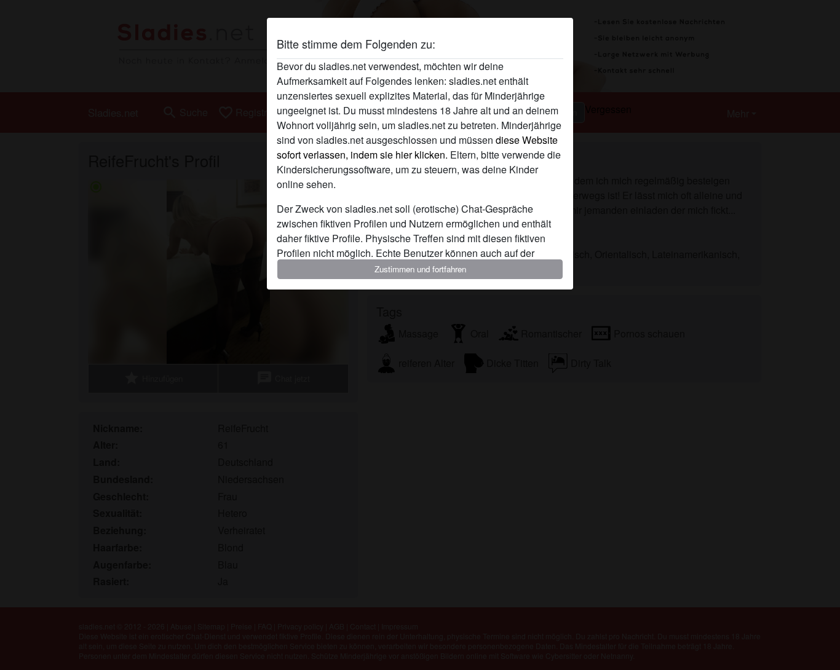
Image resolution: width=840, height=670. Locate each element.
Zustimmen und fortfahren (420, 269)
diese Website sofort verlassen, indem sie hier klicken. (417, 147)
